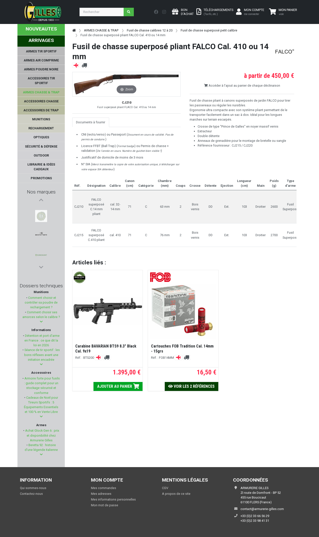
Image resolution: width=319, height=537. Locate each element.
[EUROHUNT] (41, 233)
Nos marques (41, 192)
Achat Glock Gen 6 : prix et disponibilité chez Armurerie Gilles (41, 435)
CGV (165, 488)
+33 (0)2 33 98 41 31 (254, 521)
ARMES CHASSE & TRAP (101, 30)
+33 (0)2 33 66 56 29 (254, 516)
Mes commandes (103, 488)
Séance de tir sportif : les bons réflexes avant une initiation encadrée (42, 354)
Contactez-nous (31, 494)
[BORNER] (41, 221)
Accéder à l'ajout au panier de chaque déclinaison (244, 85)
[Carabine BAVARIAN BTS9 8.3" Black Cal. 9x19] (108, 311)
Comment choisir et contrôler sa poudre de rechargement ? (41, 302)
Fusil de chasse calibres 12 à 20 (149, 30)
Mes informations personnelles (113, 499)
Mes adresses (101, 494)
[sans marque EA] (41, 209)
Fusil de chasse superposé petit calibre (209, 30)
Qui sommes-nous (33, 488)
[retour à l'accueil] (74, 30)
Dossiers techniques (41, 286)
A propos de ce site (176, 494)
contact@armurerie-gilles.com (262, 509)
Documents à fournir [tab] (90, 122)
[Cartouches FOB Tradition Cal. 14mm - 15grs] (183, 311)
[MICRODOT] (41, 245)
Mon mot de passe (104, 505)
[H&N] (41, 257)
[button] (41, 322)
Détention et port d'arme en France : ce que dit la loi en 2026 (42, 340)
